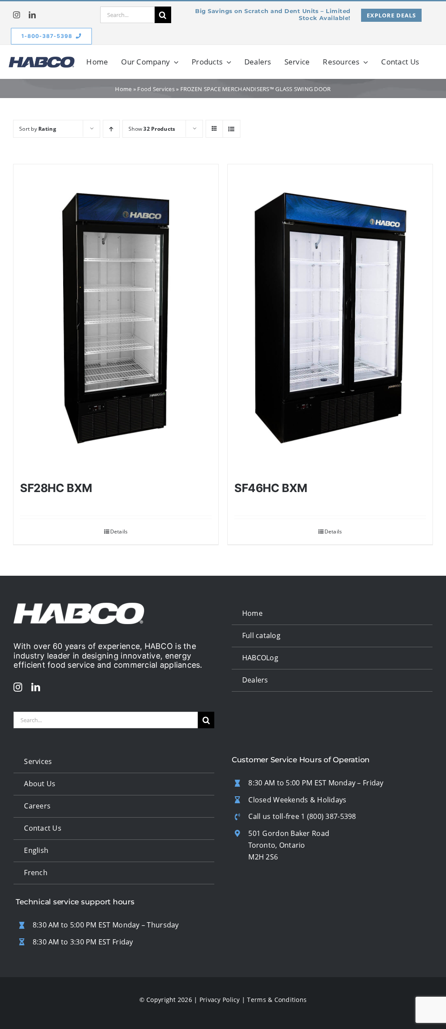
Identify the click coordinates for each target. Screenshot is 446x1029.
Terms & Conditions (277, 999)
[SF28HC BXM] (116, 318)
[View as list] (231, 128)
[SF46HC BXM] (330, 318)
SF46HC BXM (270, 488)
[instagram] (16, 14)
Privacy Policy (219, 999)
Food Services (156, 89)
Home (123, 89)
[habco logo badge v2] (41, 60)
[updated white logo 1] (79, 606)
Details (119, 531)
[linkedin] (32, 14)
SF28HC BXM (56, 488)
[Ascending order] (111, 129)
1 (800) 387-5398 (328, 816)
